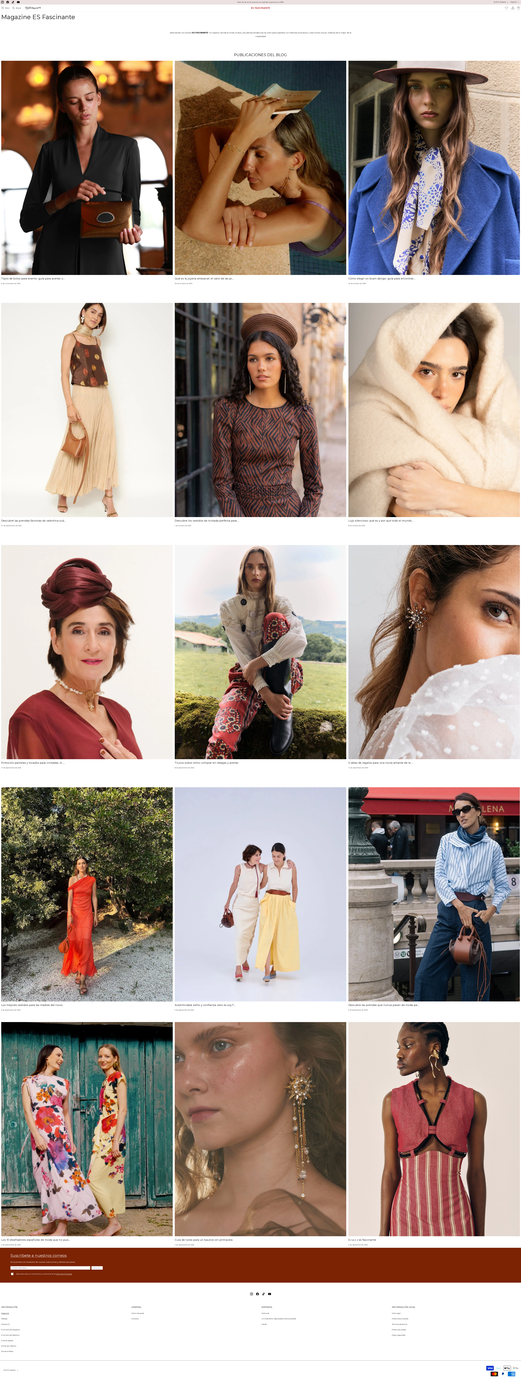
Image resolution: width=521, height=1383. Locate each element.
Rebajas (4, 1319)
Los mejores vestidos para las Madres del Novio (32, 1005)
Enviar (97, 1268)
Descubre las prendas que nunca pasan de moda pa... (383, 1005)
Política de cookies (399, 1330)
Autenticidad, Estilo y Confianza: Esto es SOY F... (205, 1005)
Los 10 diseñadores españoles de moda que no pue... (35, 1239)
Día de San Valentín (8, 1346)
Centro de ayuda (137, 1313)
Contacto (135, 1319)
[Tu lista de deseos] (506, 8)
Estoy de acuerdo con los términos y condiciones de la (44, 1274)
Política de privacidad (400, 1319)
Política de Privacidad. (63, 1274)
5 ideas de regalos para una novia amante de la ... (380, 762)
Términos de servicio (399, 1324)
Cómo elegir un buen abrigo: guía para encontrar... (382, 278)
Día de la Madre (7, 1351)
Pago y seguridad (398, 1335)
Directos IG (5, 1324)
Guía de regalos (7, 1340)
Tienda (264, 1324)
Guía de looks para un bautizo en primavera (204, 1239)
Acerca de (265, 1313)
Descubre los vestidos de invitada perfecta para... (207, 520)
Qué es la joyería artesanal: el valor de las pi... (204, 278)
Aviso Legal (396, 1313)
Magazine (5, 1313)
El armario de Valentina (10, 1335)
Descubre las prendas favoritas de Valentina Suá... (33, 520)
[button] (5, 7)
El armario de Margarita (10, 1330)
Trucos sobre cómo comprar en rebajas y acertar (207, 762)
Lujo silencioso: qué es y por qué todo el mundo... (381, 520)
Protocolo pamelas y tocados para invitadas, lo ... (33, 762)
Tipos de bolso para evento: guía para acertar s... (33, 278)
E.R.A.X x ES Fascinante (362, 1239)
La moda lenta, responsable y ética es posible (279, 1319)
